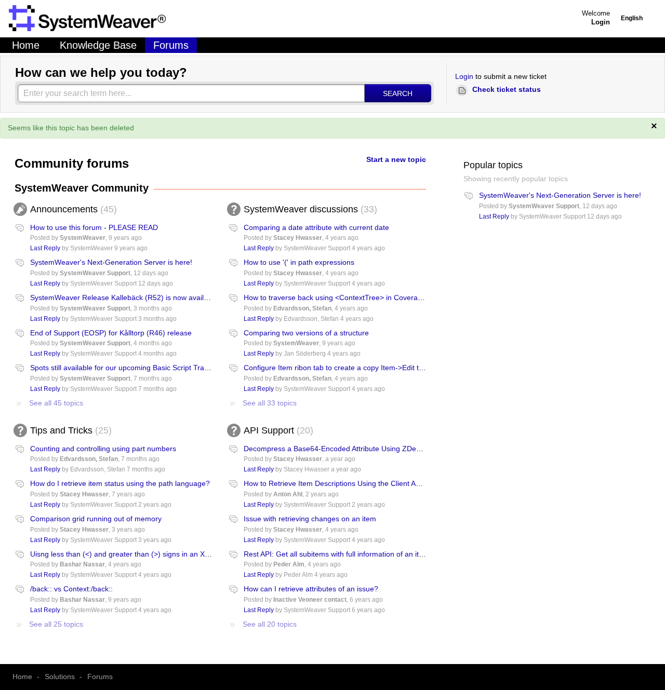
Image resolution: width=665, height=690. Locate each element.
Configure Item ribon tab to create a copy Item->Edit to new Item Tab (356, 367)
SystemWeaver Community (82, 188)
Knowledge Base (98, 45)
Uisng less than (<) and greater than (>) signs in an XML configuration (144, 554)
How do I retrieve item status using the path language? (120, 483)
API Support (277, 430)
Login (464, 76)
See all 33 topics (270, 403)
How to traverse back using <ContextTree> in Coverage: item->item (354, 297)
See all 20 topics (270, 624)
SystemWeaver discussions (309, 209)
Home (25, 45)
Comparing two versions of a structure (306, 333)
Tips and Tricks (69, 430)
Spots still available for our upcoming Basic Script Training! (126, 367)
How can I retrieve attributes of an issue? (311, 589)
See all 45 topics (56, 403)
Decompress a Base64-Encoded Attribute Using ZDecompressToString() (362, 448)
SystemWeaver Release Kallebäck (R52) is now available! (125, 297)
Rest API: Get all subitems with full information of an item (336, 554)
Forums (171, 45)
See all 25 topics (56, 624)
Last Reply (45, 248)
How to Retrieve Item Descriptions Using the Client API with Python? (355, 483)
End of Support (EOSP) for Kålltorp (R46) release (111, 333)
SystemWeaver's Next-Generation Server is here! (111, 262)
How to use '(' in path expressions (299, 262)
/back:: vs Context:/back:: (71, 589)
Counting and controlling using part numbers (103, 448)
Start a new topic (396, 159)
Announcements (72, 209)
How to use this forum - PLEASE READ (94, 227)
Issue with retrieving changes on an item (310, 519)
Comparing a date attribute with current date (316, 227)
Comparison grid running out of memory (96, 519)
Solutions (60, 676)
